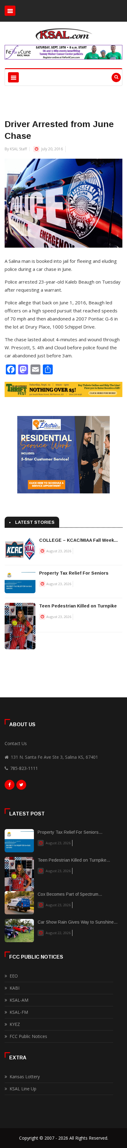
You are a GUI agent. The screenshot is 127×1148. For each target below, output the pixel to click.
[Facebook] (9, 786)
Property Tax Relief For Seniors (74, 573)
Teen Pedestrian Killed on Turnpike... (74, 860)
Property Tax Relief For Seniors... (70, 832)
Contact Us (16, 743)
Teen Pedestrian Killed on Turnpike (78, 605)
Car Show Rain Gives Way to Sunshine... (77, 922)
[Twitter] (21, 786)
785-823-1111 (24, 768)
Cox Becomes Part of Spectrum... (70, 894)
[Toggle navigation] (10, 11)
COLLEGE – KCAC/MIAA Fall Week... (78, 540)
